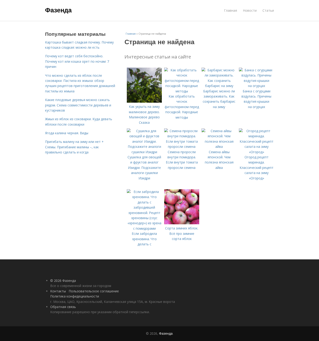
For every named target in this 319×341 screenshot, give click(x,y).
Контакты (58, 291)
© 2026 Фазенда (63, 280)
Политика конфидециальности (74, 296)
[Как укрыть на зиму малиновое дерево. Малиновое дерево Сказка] (144, 101)
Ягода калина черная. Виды (66, 133)
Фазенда (58, 9)
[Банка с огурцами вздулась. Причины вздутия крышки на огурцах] (256, 85)
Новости (250, 10)
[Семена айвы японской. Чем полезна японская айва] (219, 146)
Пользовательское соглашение (94, 291)
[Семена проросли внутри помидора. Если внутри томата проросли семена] (181, 146)
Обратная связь (63, 307)
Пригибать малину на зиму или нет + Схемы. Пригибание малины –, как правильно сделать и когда (74, 146)
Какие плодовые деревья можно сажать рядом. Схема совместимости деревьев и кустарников (78, 105)
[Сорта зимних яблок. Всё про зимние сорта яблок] (181, 223)
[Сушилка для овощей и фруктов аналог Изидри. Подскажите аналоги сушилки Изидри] (144, 152)
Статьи (268, 10)
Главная (230, 10)
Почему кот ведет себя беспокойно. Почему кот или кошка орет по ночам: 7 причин (77, 61)
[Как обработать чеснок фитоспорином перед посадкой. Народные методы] (181, 91)
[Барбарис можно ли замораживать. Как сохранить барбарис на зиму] (219, 85)
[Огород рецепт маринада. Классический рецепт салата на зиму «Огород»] (256, 152)
